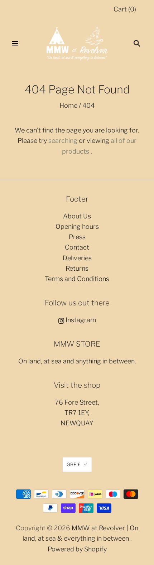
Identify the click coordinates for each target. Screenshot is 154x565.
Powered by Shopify (77, 549)
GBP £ (74, 464)
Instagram (80, 320)
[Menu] (15, 43)
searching (62, 140)
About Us (77, 216)
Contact (77, 247)
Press (77, 237)
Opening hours (77, 226)
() (125, 9)
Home (68, 105)
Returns (77, 268)
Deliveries (77, 258)
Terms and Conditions (77, 278)
